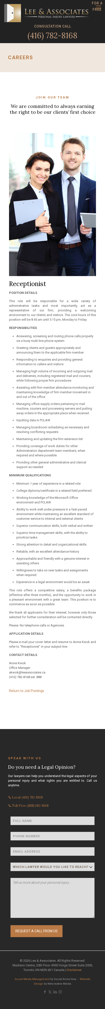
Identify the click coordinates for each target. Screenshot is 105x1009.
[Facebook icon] (45, 992)
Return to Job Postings (26, 691)
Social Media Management (32, 979)
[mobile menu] (98, 7)
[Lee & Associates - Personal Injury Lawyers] (46, 6)
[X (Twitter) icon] (50, 992)
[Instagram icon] (60, 992)
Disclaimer (74, 970)
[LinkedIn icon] (55, 992)
